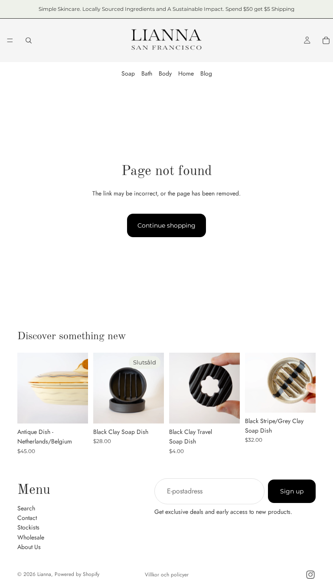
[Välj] (226, 410)
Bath (146, 73)
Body (165, 73)
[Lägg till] (74, 410)
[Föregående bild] (26, 387)
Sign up (292, 491)
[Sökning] (28, 40)
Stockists (28, 527)
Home (186, 73)
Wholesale (30, 537)
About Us (29, 547)
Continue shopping (166, 225)
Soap (128, 73)
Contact (27, 517)
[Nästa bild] (78, 387)
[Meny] (10, 40)
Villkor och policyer (167, 575)
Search (26, 507)
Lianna (44, 574)
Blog (206, 73)
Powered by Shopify (77, 574)
